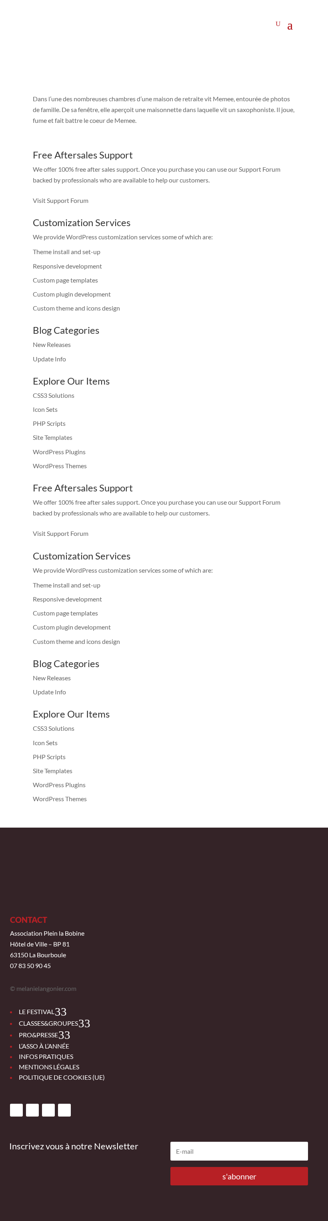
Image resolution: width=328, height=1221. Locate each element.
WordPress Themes (60, 465)
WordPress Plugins (59, 451)
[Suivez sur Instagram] (32, 1110)
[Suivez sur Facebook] (16, 1110)
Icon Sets (45, 409)
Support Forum (259, 169)
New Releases (52, 344)
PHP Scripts (49, 423)
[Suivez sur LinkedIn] (64, 1110)
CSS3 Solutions (53, 395)
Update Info (49, 359)
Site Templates (52, 437)
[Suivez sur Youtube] (48, 1110)
